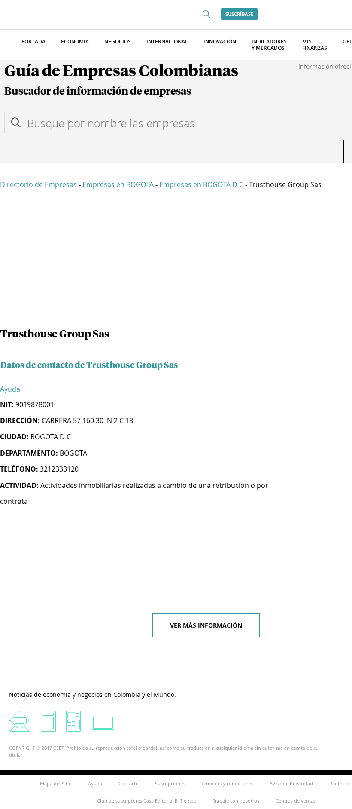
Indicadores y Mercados (269, 45)
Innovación (219, 41)
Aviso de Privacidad (291, 783)
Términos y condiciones (227, 783)
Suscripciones (170, 783)
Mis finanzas (314, 45)
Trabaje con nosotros (236, 800)
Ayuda (10, 389)
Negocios (117, 41)
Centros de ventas (296, 800)
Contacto (128, 783)
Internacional (167, 41)
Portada (33, 41)
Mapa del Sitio (56, 783)
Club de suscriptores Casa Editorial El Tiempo (147, 800)
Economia (75, 41)
